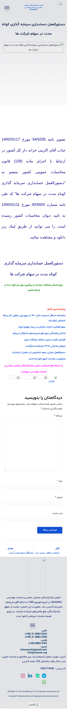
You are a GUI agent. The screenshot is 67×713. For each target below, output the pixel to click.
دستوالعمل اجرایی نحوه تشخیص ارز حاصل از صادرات (38, 352)
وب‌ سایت (57, 513)
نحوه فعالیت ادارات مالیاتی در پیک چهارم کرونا (42, 327)
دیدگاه (58, 416)
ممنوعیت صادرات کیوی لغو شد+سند (47, 359)
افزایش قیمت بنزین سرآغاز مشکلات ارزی (44, 339)
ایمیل (58, 497)
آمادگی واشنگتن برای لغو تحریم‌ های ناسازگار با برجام (39, 333)
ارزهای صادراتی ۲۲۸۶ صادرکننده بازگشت (45, 346)
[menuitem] (33, 704)
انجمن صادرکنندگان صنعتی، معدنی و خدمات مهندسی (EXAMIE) (33, 7)
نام (60, 481)
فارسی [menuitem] (32, 704)
